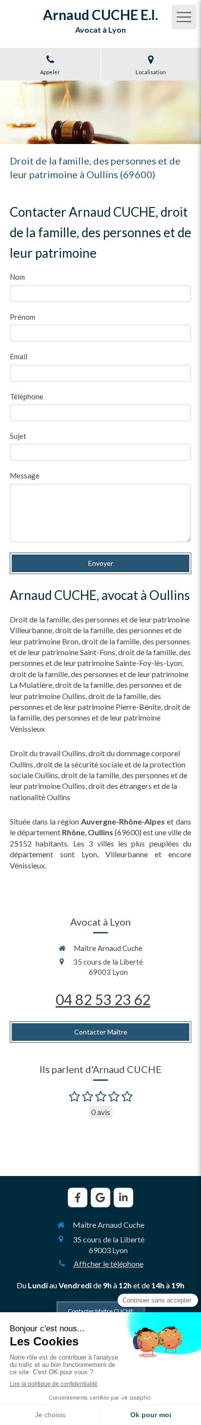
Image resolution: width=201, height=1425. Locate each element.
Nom (17, 276)
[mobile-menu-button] (184, 17)
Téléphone (26, 396)
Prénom (22, 316)
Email (18, 356)
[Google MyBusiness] (100, 1197)
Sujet (18, 436)
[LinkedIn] (123, 1197)
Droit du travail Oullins (47, 753)
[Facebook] (77, 1197)
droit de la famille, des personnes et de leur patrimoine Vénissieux (100, 717)
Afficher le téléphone (108, 1263)
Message (25, 475)
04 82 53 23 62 (103, 999)
